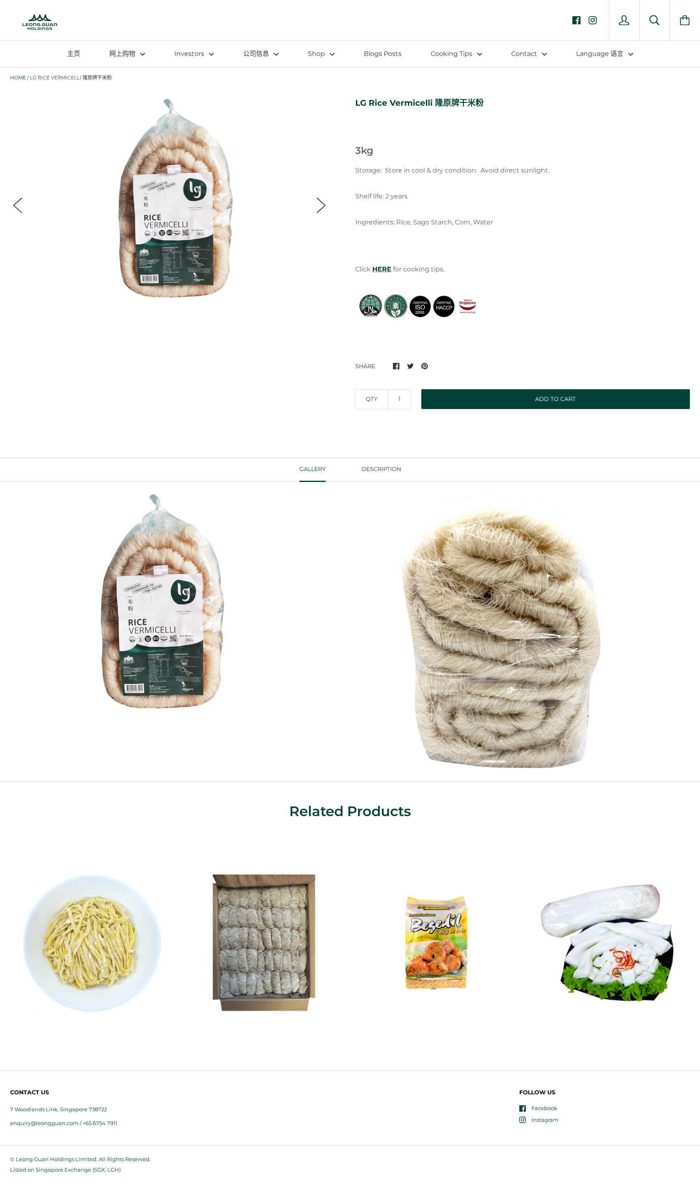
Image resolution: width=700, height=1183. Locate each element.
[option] (169, 197)
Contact (525, 54)
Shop (317, 54)
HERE (381, 269)
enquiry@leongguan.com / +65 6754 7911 (63, 1123)
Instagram (545, 1120)
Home (18, 78)
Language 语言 (600, 54)
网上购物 (123, 54)
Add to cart (555, 399)
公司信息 (257, 54)
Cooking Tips (452, 54)
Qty (372, 399)
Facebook (544, 1108)
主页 (73, 54)
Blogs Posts (382, 54)
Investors (190, 54)
